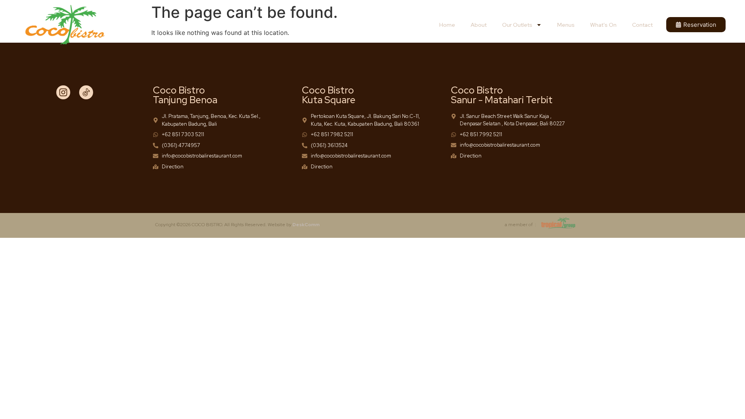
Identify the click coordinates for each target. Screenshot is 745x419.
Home (447, 24)
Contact (642, 24)
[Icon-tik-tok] (86, 92)
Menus (566, 24)
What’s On (603, 24)
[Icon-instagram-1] (63, 92)
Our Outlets (517, 24)
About (479, 24)
